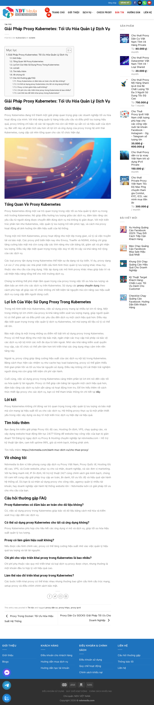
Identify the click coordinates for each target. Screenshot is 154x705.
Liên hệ (148, 12)
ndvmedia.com (86, 700)
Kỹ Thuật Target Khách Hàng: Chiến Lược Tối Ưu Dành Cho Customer (138, 283)
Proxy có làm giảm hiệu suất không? (32, 87)
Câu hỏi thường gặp (129, 655)
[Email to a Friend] (60, 596)
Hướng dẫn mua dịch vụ (54, 661)
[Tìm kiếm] (47, 10)
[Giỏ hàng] (48, 15)
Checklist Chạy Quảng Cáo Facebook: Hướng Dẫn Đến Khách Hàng (139, 301)
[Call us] (144, 3)
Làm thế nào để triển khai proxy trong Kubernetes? (38, 93)
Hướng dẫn (133, 12)
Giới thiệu (73, 12)
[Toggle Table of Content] (67, 50)
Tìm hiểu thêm (19, 71)
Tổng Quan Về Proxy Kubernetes (28, 61)
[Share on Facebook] (49, 596)
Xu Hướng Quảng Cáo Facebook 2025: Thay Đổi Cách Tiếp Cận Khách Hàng (138, 233)
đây (98, 391)
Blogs (5, 661)
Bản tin (119, 12)
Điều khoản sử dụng (90, 659)
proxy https (64, 608)
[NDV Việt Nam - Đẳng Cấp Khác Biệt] (21, 12)
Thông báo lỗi (126, 661)
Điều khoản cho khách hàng (56, 655)
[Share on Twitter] (54, 596)
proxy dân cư (52, 608)
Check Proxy (104, 12)
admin (32, 38)
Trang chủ (58, 12)
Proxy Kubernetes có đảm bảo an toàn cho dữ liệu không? (41, 81)
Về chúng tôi (19, 74)
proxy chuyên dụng (88, 285)
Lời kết (16, 68)
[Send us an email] (140, 3)
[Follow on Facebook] (135, 3)
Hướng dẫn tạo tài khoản (55, 667)
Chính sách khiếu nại (91, 672)
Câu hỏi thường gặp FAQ (24, 78)
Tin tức (8, 24)
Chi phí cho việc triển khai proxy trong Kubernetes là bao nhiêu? (44, 90)
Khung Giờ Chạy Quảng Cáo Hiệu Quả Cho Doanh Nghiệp (138, 266)
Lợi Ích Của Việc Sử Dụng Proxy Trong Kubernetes (36, 64)
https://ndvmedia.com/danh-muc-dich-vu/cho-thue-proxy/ (55, 449)
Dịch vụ (87, 12)
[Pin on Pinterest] (65, 596)
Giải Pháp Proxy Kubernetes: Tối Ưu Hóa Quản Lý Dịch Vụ (38, 54)
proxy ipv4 (76, 608)
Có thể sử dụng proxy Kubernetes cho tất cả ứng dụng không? (43, 84)
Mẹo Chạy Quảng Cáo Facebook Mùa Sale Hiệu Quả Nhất (139, 250)
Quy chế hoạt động (90, 665)
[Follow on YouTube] (149, 3)
